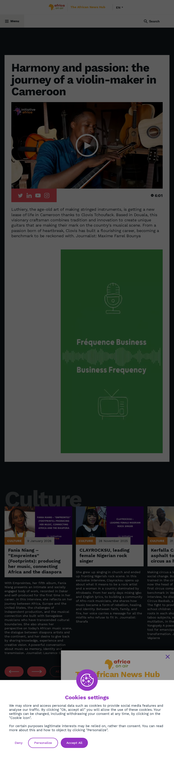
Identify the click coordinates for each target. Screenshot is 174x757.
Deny (18, 743)
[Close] (168, 657)
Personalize (43, 743)
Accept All (74, 743)
